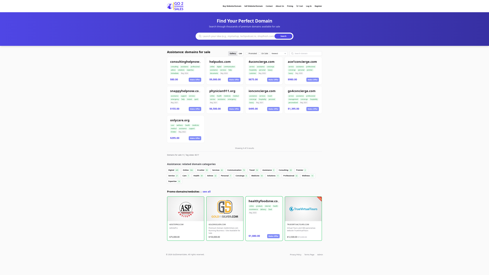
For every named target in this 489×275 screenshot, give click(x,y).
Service (173, 175)
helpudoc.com (220, 61)
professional (195, 67)
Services (217, 170)
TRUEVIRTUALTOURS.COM (298, 224)
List (240, 53)
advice (173, 70)
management (293, 99)
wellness (180, 125)
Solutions (273, 175)
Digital (173, 170)
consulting (174, 67)
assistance (184, 67)
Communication (236, 170)
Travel (253, 170)
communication (229, 67)
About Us (280, 6)
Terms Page (309, 254)
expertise (190, 70)
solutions (181, 70)
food (270, 209)
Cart (301, 6)
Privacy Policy (295, 254)
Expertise (174, 181)
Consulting (285, 170)
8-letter (173, 132)
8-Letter (202, 170)
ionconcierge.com (262, 91)
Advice (211, 175)
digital (219, 67)
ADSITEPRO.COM (176, 224)
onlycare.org (179, 120)
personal (262, 70)
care (172, 125)
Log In (309, 6)
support (183, 96)
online (212, 67)
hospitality (253, 70)
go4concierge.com (302, 91)
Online (188, 170)
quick (196, 99)
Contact (269, 6)
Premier (301, 170)
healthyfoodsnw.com (265, 201)
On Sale (264, 53)
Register (318, 6)
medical (236, 96)
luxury (270, 70)
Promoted (253, 53)
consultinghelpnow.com (188, 61)
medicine (227, 96)
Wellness (307, 175)
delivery (263, 209)
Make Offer (195, 79)
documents (214, 73)
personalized (293, 102)
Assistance (268, 170)
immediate (175, 73)
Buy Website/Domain (232, 6)
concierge (270, 67)
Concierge (241, 175)
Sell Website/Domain (253, 6)
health (219, 96)
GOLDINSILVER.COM (217, 224)
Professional (290, 175)
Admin (320, 254)
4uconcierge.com (262, 61)
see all (207, 191)
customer (252, 73)
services (223, 70)
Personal (226, 175)
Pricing (290, 6)
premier (310, 70)
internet (268, 206)
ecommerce (253, 209)
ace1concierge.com (302, 61)
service (251, 67)
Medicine (257, 175)
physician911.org (222, 91)
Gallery (233, 53)
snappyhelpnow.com (186, 91)
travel (270, 96)
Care (185, 175)
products (259, 206)
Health (198, 175)
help (230, 70)
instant (189, 99)
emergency (175, 99)
